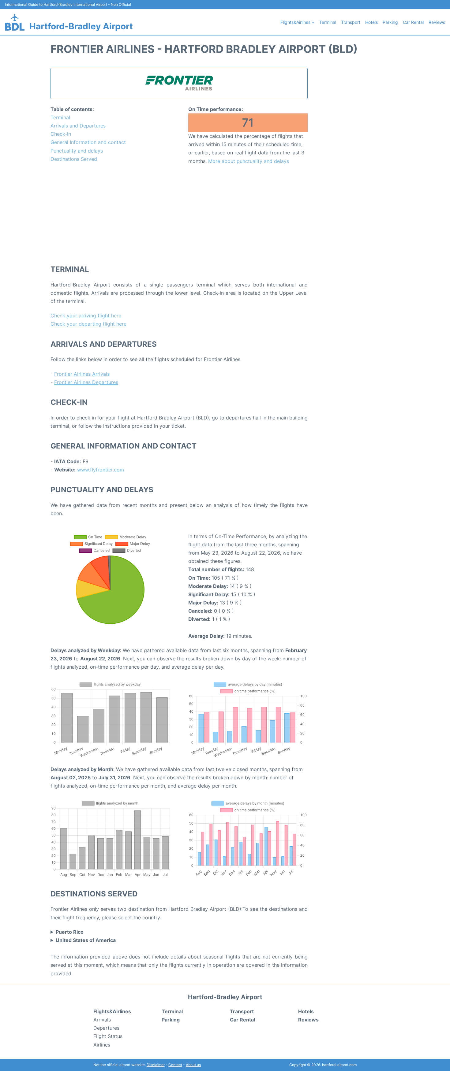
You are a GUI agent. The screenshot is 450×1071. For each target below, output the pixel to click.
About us (193, 1064)
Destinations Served (74, 159)
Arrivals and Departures (78, 126)
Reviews (437, 22)
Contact (175, 1064)
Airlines (101, 1045)
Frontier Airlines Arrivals (82, 374)
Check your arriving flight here (86, 315)
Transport (350, 22)
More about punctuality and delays (248, 161)
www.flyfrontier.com (100, 470)
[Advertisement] (179, 214)
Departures (106, 1028)
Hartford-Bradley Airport (81, 26)
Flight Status (107, 1036)
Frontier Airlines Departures (86, 382)
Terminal (327, 22)
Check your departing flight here (88, 324)
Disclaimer (156, 1064)
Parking (390, 22)
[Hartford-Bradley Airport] (14, 22)
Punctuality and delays (77, 151)
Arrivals (102, 1020)
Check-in (61, 134)
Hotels (371, 22)
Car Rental (413, 22)
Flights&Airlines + (297, 22)
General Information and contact (88, 142)
